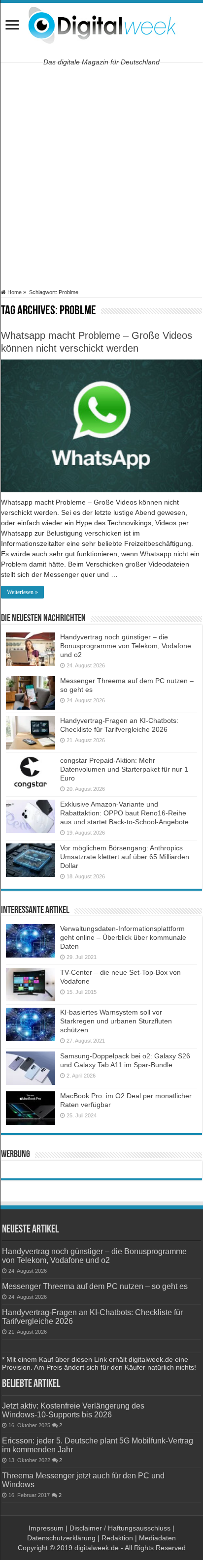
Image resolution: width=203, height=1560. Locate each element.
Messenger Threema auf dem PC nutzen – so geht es (95, 1286)
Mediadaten (157, 1538)
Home (14, 292)
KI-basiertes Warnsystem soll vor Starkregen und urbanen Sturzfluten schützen (116, 1021)
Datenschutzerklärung (61, 1538)
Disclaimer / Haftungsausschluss (119, 1528)
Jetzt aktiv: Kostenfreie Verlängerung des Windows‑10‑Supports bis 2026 (73, 1410)
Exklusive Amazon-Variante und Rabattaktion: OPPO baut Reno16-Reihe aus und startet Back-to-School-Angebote (124, 813)
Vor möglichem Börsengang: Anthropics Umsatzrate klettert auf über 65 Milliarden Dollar (124, 857)
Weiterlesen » (22, 592)
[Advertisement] (101, 175)
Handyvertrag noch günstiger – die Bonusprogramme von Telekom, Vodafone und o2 (125, 646)
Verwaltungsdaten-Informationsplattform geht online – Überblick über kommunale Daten (123, 937)
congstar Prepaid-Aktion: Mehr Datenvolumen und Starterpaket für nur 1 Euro (124, 769)
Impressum (46, 1528)
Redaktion (117, 1538)
